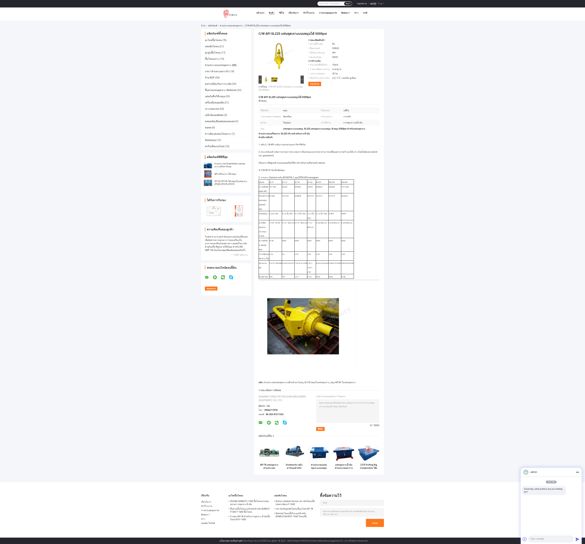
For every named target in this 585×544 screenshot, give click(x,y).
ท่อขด (208, 127)
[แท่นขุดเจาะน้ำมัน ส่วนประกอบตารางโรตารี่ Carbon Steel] (344, 451)
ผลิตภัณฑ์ (212, 25)
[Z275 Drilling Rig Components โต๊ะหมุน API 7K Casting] (368, 451)
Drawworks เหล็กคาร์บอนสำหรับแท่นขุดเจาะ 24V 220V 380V (294, 466)
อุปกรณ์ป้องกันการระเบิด (218, 83)
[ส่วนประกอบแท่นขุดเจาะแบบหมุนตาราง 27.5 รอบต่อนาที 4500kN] (319, 451)
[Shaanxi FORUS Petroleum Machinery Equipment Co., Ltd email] (209, 277)
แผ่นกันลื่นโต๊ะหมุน (215, 96)
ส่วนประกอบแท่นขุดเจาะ (231, 25)
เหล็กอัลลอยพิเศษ (214, 115)
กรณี (365, 13)
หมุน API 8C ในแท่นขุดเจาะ (343, 382)
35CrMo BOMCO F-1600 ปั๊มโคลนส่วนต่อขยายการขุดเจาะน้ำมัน (249, 502)
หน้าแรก (260, 13)
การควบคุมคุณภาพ (328, 13)
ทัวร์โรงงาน (308, 13)
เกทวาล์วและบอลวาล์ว (217, 71)
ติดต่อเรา (345, 13)
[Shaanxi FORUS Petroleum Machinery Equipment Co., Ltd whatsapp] (217, 277)
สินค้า (271, 13)
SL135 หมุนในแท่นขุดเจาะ (316, 382)
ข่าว (356, 13)
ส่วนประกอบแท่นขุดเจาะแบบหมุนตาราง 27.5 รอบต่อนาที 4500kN (319, 466)
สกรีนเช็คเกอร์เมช (214, 146)
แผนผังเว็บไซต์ (208, 523)
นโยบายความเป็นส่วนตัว (231, 541)
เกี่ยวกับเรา (294, 13)
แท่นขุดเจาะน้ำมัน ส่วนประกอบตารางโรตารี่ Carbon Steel (344, 466)
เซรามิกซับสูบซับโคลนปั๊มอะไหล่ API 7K (294, 509)
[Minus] (577, 472)
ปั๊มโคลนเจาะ (212, 58)
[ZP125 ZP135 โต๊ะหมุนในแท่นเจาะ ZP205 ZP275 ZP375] (208, 182)
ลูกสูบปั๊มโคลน (212, 52)
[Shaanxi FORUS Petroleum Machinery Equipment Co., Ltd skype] (233, 277)
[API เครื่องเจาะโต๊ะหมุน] (208, 174)
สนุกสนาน (362, 3)
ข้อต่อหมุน (210, 140)
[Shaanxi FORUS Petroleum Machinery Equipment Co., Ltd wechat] (225, 277)
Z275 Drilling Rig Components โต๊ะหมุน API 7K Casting (368, 466)
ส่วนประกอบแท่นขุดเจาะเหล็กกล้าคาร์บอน (283, 382)
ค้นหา (348, 4)
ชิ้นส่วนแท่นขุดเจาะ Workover (221, 90)
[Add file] (525, 539)
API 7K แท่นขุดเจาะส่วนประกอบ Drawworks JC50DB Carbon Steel (269, 466)
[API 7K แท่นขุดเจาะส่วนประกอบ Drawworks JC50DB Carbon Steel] (269, 451)
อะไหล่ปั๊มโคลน (213, 40)
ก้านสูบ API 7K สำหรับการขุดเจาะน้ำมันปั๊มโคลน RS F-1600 (250, 518)
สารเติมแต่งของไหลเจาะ (218, 133)
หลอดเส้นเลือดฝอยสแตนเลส (220, 121)
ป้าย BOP (210, 77)
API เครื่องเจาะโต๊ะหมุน (225, 174)
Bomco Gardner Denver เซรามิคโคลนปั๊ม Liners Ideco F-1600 (295, 502)
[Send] (577, 539)
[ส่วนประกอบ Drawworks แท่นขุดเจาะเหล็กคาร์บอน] (208, 165)
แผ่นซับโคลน (212, 46)
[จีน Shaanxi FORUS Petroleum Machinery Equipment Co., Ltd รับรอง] (213, 210)
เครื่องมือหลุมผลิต (214, 102)
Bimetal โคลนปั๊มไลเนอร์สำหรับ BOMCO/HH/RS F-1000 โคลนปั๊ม (291, 515)
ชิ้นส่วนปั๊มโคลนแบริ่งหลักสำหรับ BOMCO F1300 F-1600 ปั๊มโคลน (249, 510)
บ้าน (203, 25)
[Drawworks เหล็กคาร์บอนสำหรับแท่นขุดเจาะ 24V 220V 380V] (294, 451)
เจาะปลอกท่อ (212, 108)
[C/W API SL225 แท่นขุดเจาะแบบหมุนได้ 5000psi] (280, 56)
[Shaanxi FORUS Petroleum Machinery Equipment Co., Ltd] (230, 13)
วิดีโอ (281, 13)
